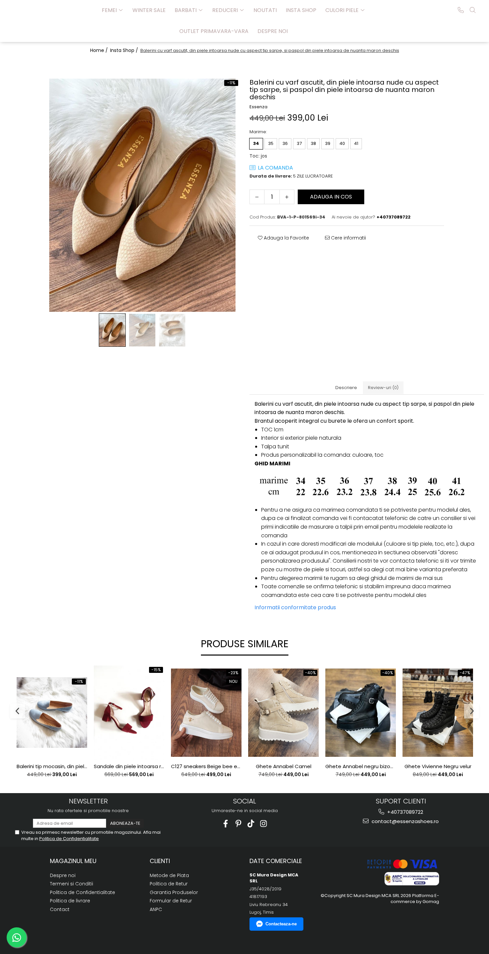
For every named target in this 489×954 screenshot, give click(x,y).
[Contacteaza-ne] (461, 10)
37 (299, 143)
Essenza (258, 107)
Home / (99, 50)
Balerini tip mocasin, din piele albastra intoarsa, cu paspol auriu (52, 766)
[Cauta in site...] (473, 10)
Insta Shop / (124, 50)
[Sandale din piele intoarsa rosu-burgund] (129, 713)
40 (342, 143)
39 (327, 143)
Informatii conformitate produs (295, 607)
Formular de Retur (171, 900)
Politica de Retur (169, 883)
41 (356, 143)
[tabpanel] (142, 195)
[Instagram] (263, 823)
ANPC (156, 909)
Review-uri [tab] (383, 387)
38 (313, 143)
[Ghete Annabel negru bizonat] (360, 713)
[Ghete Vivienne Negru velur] (438, 713)
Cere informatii (348, 238)
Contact (60, 909)
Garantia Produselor (174, 892)
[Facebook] (226, 823)
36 (285, 143)
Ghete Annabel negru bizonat (360, 766)
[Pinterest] (238, 823)
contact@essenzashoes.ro (404, 821)
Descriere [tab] (346, 387)
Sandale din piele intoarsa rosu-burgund (129, 766)
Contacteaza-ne (281, 923)
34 (256, 143)
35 (270, 143)
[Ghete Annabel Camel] (283, 713)
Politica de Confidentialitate (69, 838)
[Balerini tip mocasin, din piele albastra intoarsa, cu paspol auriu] (52, 712)
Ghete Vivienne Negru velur (438, 766)
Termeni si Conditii (71, 883)
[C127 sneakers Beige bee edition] (206, 713)
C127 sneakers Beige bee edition (206, 766)
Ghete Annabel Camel (283, 766)
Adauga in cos (331, 197)
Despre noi (272, 31)
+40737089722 (404, 811)
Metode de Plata (169, 875)
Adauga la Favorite (285, 238)
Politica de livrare (70, 900)
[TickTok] (251, 823)
